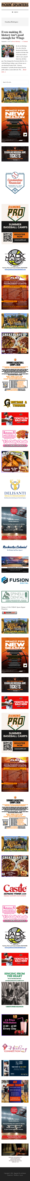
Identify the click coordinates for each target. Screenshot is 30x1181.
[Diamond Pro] (15, 244)
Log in (21, 1175)
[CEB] (15, 1102)
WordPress (16, 1175)
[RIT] (15, 161)
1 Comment (25, 41)
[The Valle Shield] (15, 572)
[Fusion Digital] (15, 583)
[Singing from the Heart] (15, 1010)
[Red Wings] (15, 425)
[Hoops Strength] (15, 391)
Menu (16, 12)
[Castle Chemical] (15, 900)
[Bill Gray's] (15, 353)
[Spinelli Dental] (15, 602)
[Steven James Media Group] (15, 1076)
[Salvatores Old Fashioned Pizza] (15, 446)
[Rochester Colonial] (15, 552)
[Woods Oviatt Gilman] (14, 539)
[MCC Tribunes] (15, 408)
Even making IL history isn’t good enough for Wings (13, 35)
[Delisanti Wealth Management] (15, 502)
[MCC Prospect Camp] (15, 102)
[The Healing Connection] (15, 1056)
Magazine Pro (17, 1173)
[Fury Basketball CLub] (15, 142)
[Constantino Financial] (15, 199)
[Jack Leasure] (15, 270)
